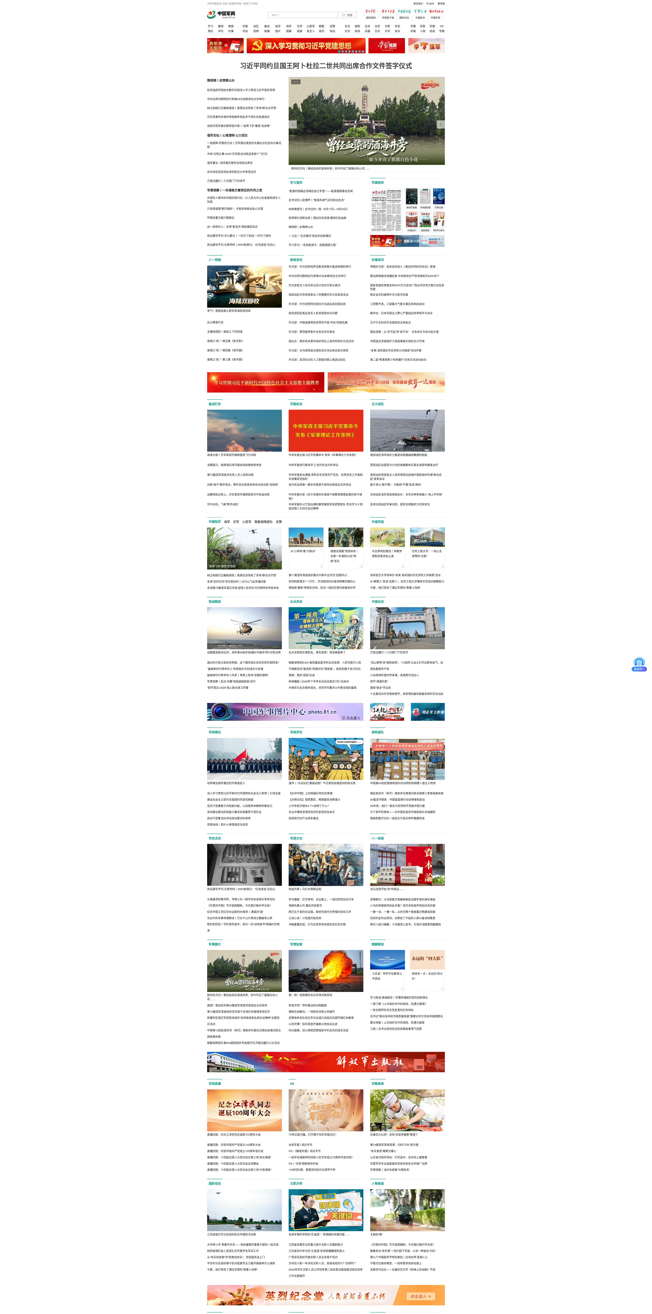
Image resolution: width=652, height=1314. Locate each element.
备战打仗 (215, 404)
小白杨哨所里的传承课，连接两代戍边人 (394, 675)
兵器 (367, 31)
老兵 (397, 31)
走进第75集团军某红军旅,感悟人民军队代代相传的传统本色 (243, 588)
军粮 (413, 31)
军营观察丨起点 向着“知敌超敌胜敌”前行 (231, 681)
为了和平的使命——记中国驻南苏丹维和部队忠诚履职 (402, 812)
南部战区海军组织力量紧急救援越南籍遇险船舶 (398, 455)
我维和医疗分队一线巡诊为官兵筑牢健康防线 (397, 818)
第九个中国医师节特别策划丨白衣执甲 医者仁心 (399, 1257)
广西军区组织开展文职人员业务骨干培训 (313, 1257)
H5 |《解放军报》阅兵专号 (305, 1151)
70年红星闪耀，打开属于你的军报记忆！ (313, 1134)
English (430, 3)
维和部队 (378, 732)
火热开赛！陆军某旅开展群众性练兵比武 (313, 1024)
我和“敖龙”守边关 (380, 688)
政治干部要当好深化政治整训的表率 (229, 818)
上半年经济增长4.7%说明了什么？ (309, 806)
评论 (220, 31)
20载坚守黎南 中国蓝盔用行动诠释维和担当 (397, 799)
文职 (387, 26)
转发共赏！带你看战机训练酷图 (308, 1005)
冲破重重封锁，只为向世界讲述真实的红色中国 (317, 924)
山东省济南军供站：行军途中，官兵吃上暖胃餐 (398, 1157)
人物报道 (378, 1183)
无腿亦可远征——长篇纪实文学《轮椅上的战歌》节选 (402, 1269)
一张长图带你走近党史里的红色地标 (392, 1010)
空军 (299, 26)
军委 (245, 26)
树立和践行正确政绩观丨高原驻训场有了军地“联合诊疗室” (242, 575)
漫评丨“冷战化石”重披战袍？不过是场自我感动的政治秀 (322, 783)
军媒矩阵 (378, 182)
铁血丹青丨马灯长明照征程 (305, 889)
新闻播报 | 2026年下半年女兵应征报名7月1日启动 (319, 681)
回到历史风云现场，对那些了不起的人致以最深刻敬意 (402, 918)
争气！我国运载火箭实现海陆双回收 (229, 311)
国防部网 (371, 17)
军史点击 (215, 838)
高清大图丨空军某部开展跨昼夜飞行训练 (231, 455)
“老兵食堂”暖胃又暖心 (383, 1151)
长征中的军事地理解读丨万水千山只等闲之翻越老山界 (239, 918)
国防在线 (404, 17)
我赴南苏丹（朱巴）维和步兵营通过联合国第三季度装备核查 (406, 793)
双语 (432, 31)
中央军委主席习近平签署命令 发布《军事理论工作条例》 (323, 455)
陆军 (278, 26)
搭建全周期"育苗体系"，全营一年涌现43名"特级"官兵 (345, 556)
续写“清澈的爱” (379, 681)
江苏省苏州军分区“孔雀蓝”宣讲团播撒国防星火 (317, 1251)
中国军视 (435, 17)
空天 (377, 31)
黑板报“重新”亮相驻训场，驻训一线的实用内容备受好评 (322, 588)
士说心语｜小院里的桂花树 (305, 918)
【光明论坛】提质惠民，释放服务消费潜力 (314, 799)
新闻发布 (296, 260)
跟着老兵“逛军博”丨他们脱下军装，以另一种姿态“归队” (403, 1251)
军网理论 (215, 732)
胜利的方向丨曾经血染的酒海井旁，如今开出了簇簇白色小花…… (242, 997)
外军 (387, 31)
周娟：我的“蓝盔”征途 (302, 675)
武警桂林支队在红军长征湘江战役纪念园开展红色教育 (321, 1018)
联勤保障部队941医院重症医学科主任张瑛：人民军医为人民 (325, 662)
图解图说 (378, 944)
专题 (442, 31)
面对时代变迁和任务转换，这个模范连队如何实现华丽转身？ (243, 662)
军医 (422, 26)
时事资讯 (378, 260)
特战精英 (215, 601)
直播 (267, 31)
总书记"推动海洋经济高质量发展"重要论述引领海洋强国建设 (406, 1016)
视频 (256, 31)
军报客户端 (388, 17)
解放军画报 (388, 12)
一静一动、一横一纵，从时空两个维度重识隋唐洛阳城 (402, 912)
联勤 (321, 26)
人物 (422, 31)
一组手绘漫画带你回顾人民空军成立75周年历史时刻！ (321, 1157)
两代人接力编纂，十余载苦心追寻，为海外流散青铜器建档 (405, 924)
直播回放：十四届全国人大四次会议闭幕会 (233, 1163)
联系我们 (418, 3)
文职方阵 (296, 1183)
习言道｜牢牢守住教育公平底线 (387, 976)
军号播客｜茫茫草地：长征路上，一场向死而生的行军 (321, 899)
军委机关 (296, 404)
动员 (377, 26)
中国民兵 (420, 17)
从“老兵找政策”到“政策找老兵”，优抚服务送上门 (236, 1257)
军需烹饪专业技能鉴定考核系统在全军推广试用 (398, 1163)
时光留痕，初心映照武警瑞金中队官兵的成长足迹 (318, 1030)
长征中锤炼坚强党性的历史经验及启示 (312, 812)
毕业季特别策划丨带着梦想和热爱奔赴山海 (387, 553)
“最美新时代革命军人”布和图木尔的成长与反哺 (235, 669)
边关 (367, 26)
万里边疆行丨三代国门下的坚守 (389, 652)
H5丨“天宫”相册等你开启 (303, 1163)
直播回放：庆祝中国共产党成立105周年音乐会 (235, 1151)
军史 (397, 26)
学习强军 (296, 182)
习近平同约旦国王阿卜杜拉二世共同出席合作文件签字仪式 (326, 65)
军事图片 (215, 944)
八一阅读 (378, 838)
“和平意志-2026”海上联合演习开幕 (227, 688)
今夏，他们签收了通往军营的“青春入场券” (395, 588)
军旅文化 (296, 838)
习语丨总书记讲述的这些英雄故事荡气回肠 (396, 1029)
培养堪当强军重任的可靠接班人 (226, 783)
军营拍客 (296, 944)
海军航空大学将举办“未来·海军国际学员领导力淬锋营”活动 (405, 575)
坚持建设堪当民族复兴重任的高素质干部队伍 (234, 812)
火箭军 (311, 26)
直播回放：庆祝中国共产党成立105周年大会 (234, 1145)
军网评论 (296, 732)
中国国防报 (405, 12)
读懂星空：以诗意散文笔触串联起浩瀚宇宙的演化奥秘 (402, 899)
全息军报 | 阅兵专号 (300, 1145)
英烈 (321, 31)
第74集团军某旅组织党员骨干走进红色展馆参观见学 (238, 1011)
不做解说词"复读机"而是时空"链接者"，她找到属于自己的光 (325, 669)
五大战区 (378, 404)
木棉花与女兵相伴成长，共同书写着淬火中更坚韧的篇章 (323, 688)
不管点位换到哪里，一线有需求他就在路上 (396, 1263)
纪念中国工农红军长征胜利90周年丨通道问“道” (235, 912)
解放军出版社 (437, 12)
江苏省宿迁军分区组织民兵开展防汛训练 (231, 1234)
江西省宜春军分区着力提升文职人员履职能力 (316, 1244)
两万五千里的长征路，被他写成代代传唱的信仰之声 (320, 912)
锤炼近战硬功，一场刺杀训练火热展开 (312, 1011)
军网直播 (215, 1083)
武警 (332, 26)
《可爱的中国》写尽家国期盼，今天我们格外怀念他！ (239, 905)
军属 (413, 26)
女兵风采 (296, 601)
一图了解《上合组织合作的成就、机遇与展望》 (398, 1004)
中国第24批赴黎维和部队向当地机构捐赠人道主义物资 (403, 783)
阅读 (357, 31)
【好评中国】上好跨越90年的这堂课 (310, 793)
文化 (347, 31)
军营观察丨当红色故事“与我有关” (390, 1170)
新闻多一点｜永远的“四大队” (427, 976)
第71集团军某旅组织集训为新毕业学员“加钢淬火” (318, 575)
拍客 (299, 31)
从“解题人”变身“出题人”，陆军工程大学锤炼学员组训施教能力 (407, 581)
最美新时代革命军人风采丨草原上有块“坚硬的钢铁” (238, 675)
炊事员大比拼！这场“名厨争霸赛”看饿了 (394, 1134)
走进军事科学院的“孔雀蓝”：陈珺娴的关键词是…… (319, 1234)
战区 (256, 26)
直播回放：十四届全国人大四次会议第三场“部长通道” (239, 1157)
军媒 (432, 26)
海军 (289, 26)
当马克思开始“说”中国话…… (387, 889)
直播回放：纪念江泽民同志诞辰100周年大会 (234, 1134)
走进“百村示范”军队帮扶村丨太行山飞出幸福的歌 (236, 581)
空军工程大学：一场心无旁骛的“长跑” (427, 553)
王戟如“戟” (376, 1234)
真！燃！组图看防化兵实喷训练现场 (310, 995)
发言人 (311, 31)
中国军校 (378, 522)
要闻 (220, 26)
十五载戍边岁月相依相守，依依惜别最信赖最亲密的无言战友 (406, 694)
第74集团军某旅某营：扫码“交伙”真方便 (394, 1145)
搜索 (349, 15)
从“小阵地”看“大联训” (303, 551)
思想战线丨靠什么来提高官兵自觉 (227, 824)
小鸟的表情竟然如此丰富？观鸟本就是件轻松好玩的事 (402, 905)
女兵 (347, 26)
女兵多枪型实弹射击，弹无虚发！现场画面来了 (317, 652)
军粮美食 (378, 1083)
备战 (267, 26)
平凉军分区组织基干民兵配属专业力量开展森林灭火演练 (241, 1263)
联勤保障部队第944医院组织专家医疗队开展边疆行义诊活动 (243, 1043)
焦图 (231, 26)
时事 (231, 31)
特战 (332, 31)
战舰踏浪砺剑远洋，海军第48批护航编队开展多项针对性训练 (244, 652)
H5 (441, 26)
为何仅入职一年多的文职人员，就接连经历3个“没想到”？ (323, 1263)
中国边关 (378, 601)
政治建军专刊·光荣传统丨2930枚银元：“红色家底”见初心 (241, 889)
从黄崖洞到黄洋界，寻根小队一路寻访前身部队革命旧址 (241, 899)
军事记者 (421, 12)
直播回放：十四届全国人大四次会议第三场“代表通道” (239, 1170)
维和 (357, 26)
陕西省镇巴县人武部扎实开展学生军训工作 (233, 1251)
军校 (245, 31)
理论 (210, 31)
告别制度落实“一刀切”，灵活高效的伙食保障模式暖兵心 (322, 581)
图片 (278, 31)
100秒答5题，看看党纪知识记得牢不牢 (312, 1170)
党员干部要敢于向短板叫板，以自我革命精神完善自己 (239, 806)
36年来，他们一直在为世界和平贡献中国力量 (397, 806)
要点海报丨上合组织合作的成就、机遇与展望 (397, 1022)
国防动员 (215, 1183)
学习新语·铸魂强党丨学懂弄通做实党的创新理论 (399, 997)
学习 (210, 26)
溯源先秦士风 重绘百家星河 (305, 905)
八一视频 (215, 260)
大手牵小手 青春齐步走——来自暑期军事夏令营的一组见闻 (242, 1244)
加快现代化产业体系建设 (304, 818)
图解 (289, 31)
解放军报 (372, 12)
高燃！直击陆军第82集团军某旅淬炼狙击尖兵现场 (237, 1005)
